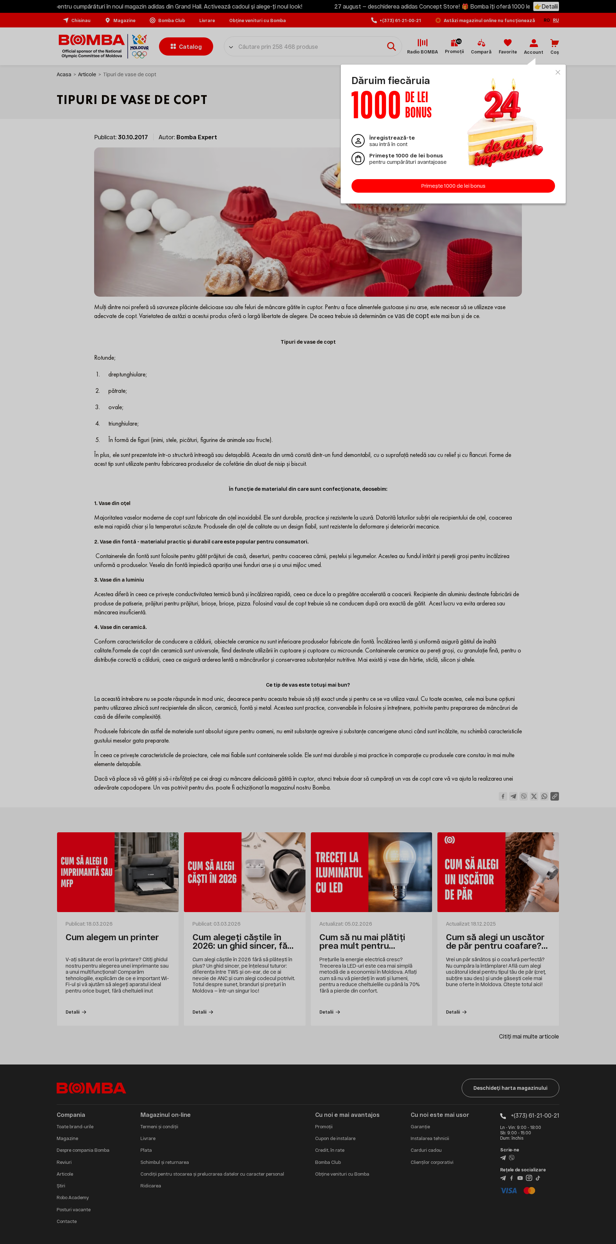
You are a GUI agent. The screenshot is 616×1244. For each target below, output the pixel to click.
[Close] (558, 72)
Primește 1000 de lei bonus (453, 186)
